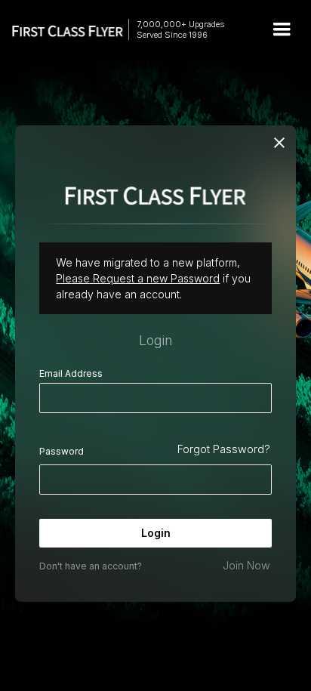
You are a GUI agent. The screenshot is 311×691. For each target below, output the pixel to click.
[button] (281, 29)
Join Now (246, 565)
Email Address (71, 373)
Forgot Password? (223, 449)
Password (61, 451)
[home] (60, 30)
